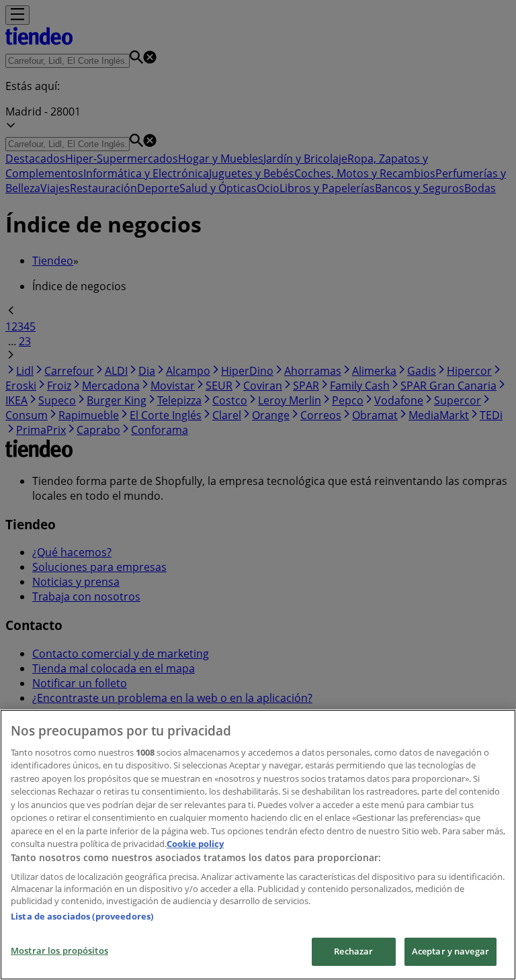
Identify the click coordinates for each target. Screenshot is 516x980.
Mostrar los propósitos (59, 950)
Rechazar (353, 951)
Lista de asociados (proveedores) (82, 916)
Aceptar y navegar (450, 951)
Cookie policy (195, 844)
